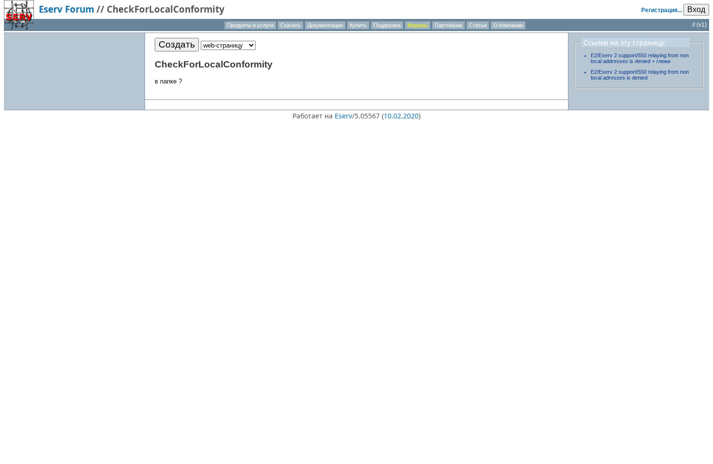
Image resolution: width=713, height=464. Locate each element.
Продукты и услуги (250, 25)
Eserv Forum (66, 9)
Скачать (290, 25)
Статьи (477, 25)
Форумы (417, 25)
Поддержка (387, 25)
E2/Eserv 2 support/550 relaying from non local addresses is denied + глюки (640, 58)
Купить (358, 25)
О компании (508, 25)
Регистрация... (661, 10)
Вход (696, 9)
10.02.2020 (401, 115)
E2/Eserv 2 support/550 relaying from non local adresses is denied (640, 75)
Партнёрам (448, 25)
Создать (177, 44)
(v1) (702, 24)
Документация (325, 25)
